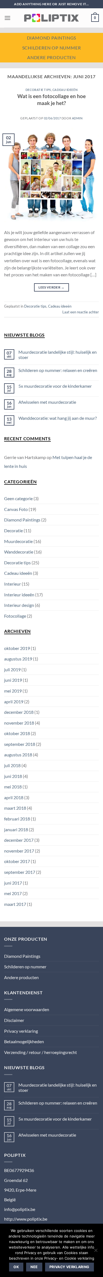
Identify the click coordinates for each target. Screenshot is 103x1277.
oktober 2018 (17, 733)
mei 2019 (13, 690)
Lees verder (51, 287)
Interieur (12, 583)
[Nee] (95, 1251)
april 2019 (13, 701)
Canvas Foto (16, 509)
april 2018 (13, 797)
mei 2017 (13, 893)
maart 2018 (15, 808)
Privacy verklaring (21, 1031)
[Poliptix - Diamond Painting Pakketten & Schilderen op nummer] (51, 18)
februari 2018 (17, 818)
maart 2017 (15, 904)
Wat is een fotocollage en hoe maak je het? (51, 99)
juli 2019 (12, 669)
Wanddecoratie (18, 551)
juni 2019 (13, 680)
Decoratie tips (38, 89)
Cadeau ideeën (64, 89)
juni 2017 (13, 882)
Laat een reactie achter (80, 312)
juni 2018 (13, 776)
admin (77, 118)
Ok (16, 1267)
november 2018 (19, 722)
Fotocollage (15, 615)
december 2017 (19, 840)
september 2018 (19, 744)
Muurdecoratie (18, 541)
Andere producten (51, 57)
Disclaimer (14, 1020)
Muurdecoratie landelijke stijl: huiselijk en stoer (57, 354)
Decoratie (13, 530)
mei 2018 (13, 786)
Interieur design (19, 605)
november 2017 (19, 850)
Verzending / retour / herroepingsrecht (40, 1052)
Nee (34, 1267)
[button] (7, 18)
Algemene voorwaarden (26, 1009)
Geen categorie (18, 498)
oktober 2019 (17, 648)
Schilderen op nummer (51, 47)
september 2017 (19, 872)
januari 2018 (16, 829)
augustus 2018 (18, 754)
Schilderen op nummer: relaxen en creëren (57, 370)
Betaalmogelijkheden (24, 1041)
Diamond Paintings (22, 519)
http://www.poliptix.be (25, 1218)
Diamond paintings (51, 37)
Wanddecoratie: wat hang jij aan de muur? (57, 418)
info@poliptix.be (19, 1209)
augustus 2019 (18, 658)
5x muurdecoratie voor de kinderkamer (55, 386)
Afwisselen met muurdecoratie (47, 402)
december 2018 (19, 712)
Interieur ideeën (19, 594)
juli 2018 (12, 765)
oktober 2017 (17, 861)
